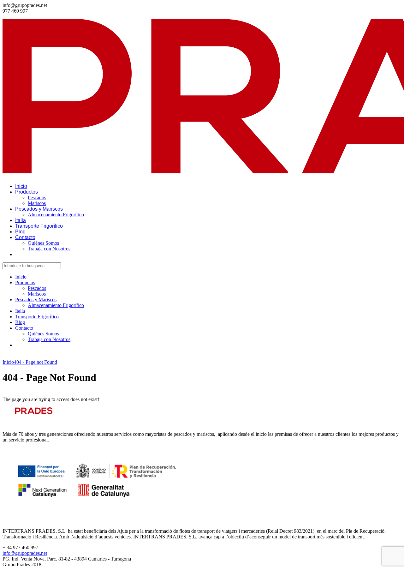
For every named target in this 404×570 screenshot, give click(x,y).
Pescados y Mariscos (39, 209)
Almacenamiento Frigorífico (56, 214)
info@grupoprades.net (25, 553)
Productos (26, 192)
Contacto (25, 237)
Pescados (37, 197)
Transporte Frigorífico (39, 226)
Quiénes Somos (43, 243)
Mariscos (37, 203)
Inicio (21, 186)
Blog (20, 231)
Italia (20, 220)
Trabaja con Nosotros (49, 248)
